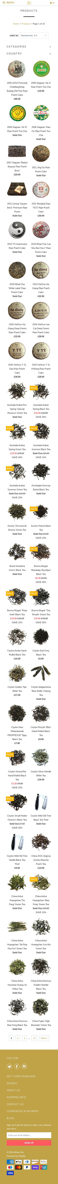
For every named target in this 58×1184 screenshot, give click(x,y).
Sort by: (14, 35)
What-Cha (19, 1152)
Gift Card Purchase (21, 1076)
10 (34, 1038)
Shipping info (16, 1097)
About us (13, 1090)
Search (12, 1083)
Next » (44, 1038)
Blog (10, 1118)
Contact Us (15, 1104)
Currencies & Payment (23, 1111)
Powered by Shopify (16, 1156)
